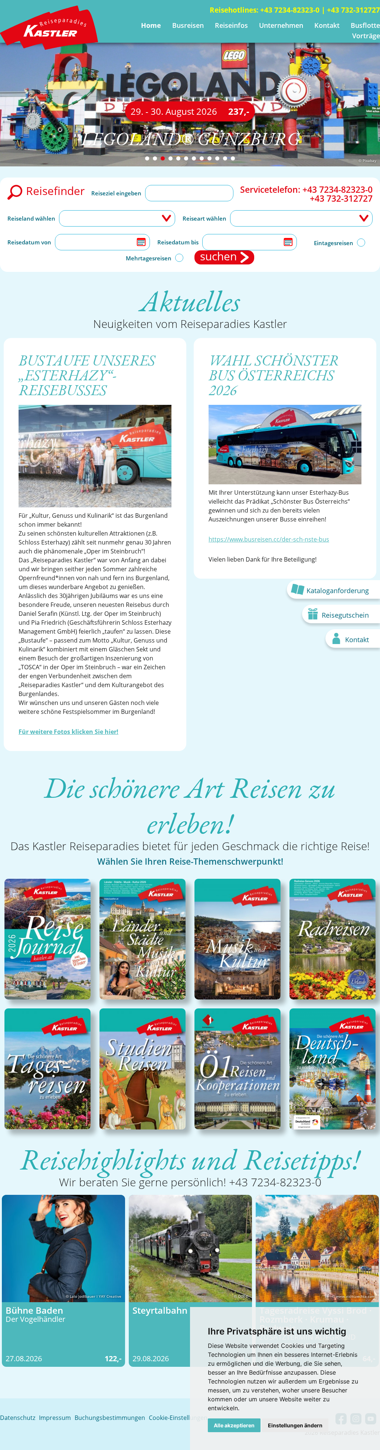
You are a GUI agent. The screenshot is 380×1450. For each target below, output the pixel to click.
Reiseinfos (231, 25)
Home (151, 25)
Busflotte (365, 25)
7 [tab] (194, 158)
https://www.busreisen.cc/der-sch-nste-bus (269, 539)
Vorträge (366, 35)
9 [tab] (209, 158)
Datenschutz (17, 1418)
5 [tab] (178, 158)
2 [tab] (155, 158)
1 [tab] (147, 158)
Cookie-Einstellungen (178, 1418)
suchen (218, 257)
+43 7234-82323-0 (290, 10)
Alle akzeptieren (234, 1425)
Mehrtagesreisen (148, 258)
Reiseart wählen (204, 218)
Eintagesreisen (333, 243)
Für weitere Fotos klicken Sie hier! (68, 732)
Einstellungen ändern (295, 1425)
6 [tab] (186, 158)
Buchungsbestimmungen (110, 1418)
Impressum (55, 1418)
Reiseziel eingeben (116, 193)
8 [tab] (202, 158)
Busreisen (188, 25)
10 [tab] (217, 158)
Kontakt (327, 25)
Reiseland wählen (31, 218)
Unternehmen (281, 25)
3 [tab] (163, 158)
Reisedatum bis (178, 242)
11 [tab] (225, 158)
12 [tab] (233, 158)
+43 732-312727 (353, 10)
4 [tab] (170, 158)
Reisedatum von (29, 242)
